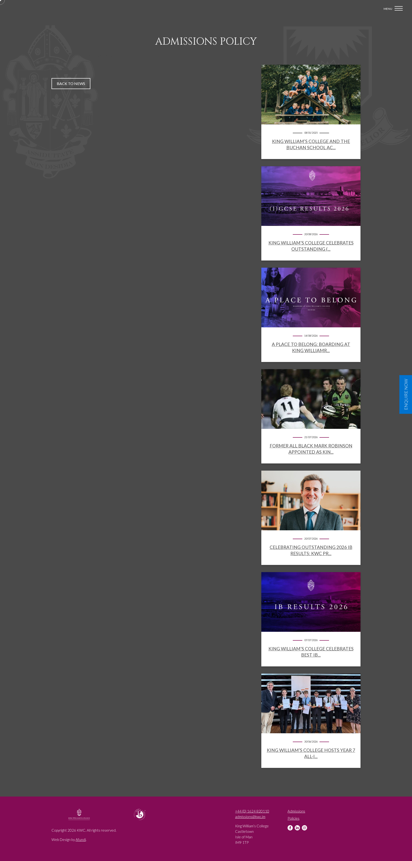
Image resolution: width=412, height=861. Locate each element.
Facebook (290, 827)
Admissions (296, 811)
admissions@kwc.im (250, 816)
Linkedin (297, 827)
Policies (293, 818)
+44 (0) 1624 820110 (252, 811)
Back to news (71, 83)
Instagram (304, 827)
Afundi (81, 839)
